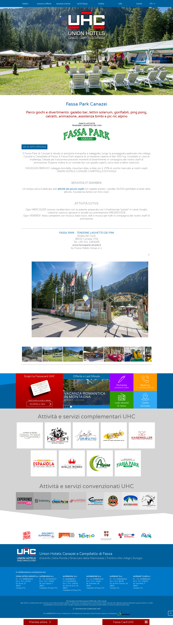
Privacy (59, 614)
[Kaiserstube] (114, 449)
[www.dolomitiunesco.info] (66, 540)
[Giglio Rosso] (72, 477)
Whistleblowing (77, 614)
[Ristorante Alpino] (100, 477)
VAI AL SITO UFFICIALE (34, 146)
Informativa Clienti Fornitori (91, 614)
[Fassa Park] (128, 477)
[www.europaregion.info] (126, 540)
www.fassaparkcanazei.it (86, 245)
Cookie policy (66, 614)
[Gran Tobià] (30, 449)
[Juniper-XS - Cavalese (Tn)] (123, 614)
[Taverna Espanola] (44, 477)
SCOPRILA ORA (37, 404)
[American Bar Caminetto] (86, 449)
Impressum (105, 614)
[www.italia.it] (146, 540)
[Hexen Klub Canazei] (58, 449)
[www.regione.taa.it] (106, 540)
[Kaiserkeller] (142, 449)
